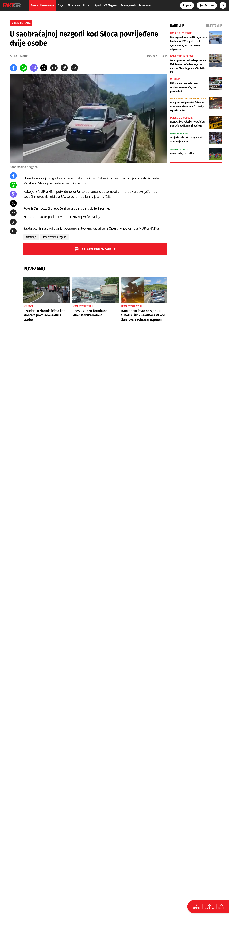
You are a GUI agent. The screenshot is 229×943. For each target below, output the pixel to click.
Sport (97, 5)
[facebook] (13, 67)
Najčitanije (209, 908)
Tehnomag (145, 5)
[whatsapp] (23, 68)
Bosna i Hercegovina (42, 5)
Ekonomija (74, 5)
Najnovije (196, 907)
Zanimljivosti (128, 5)
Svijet (61, 5)
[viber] (34, 68)
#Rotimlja (31, 237)
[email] (54, 68)
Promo (87, 5)
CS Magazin (110, 5)
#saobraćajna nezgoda (54, 237)
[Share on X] (43, 67)
